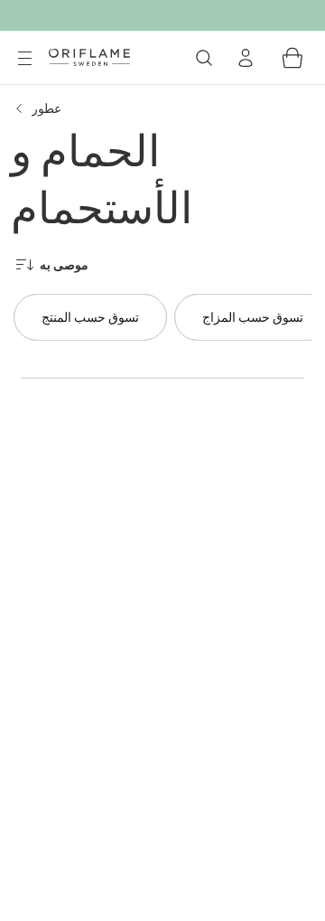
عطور (46, 108)
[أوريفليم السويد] (89, 56)
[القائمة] (24, 59)
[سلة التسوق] (292, 58)
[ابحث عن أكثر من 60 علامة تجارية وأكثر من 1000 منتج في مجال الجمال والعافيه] (204, 57)
